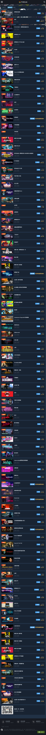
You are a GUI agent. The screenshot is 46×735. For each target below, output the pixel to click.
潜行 (18, 289)
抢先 (15, 163)
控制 (18, 155)
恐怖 (15, 14)
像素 (18, 59)
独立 (18, 97)
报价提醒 (32, 118)
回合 (15, 112)
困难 (18, 583)
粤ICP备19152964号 (28, 730)
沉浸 (15, 402)
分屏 (18, 485)
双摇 (18, 410)
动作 (15, 119)
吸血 (18, 575)
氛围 (15, 477)
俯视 (18, 214)
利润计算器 (7, 726)
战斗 (18, 178)
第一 (15, 259)
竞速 (15, 229)
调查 (18, 193)
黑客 (15, 605)
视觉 (18, 29)
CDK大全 (4, 7)
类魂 (15, 170)
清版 (15, 155)
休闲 (18, 568)
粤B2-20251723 (34, 730)
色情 (18, 44)
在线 (18, 304)
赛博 (18, 14)
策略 (18, 89)
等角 (18, 492)
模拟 (18, 119)
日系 (18, 112)
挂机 (15, 274)
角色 (15, 44)
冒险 (17, 21)
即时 (18, 477)
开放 (18, 36)
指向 (18, 148)
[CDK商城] (23, 2)
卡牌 (15, 432)
